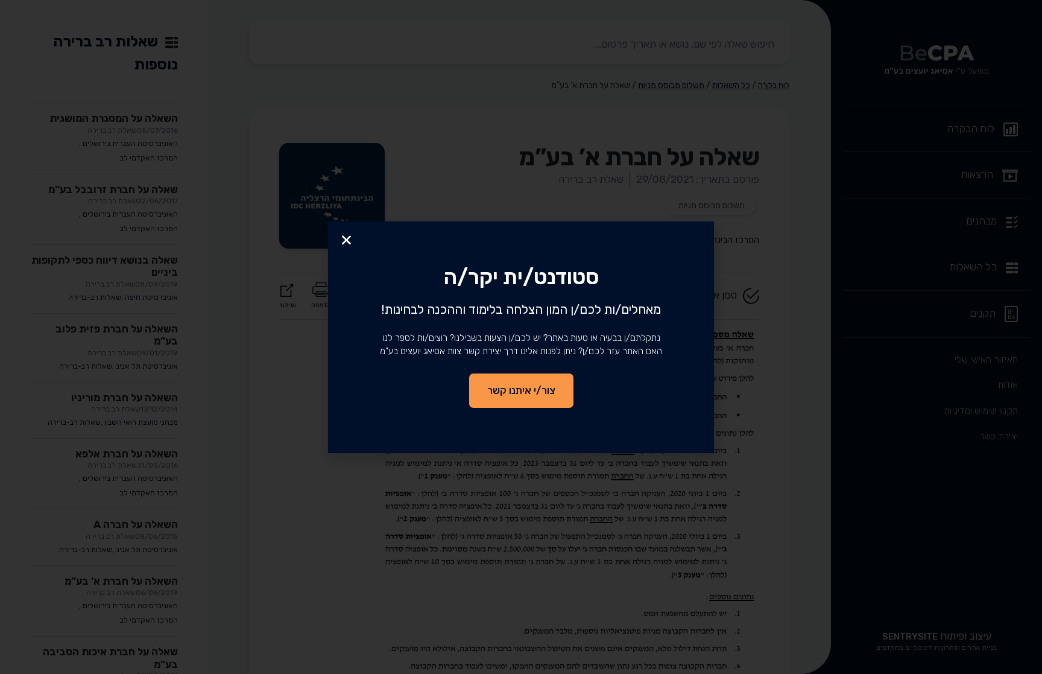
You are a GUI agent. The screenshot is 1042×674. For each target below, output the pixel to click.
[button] (346, 240)
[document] (521, 337)
